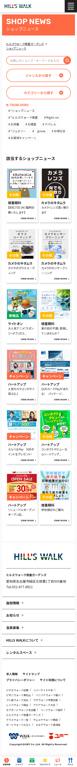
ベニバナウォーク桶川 (48, 695)
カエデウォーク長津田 (48, 724)
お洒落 (32, 124)
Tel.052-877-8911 (19, 586)
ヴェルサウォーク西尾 (45, 719)
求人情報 (12, 674)
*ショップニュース (22, 111)
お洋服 (14, 124)
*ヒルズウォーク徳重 (24, 117)
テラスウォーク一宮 (17, 719)
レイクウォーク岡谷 (17, 705)
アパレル (50, 124)
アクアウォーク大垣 (44, 705)
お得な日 (59, 131)
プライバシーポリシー (20, 680)
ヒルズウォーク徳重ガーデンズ (23, 715)
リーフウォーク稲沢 (52, 710)
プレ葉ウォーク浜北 (17, 700)
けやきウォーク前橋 (17, 690)
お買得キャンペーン (23, 138)
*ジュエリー (18, 131)
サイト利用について (53, 680)
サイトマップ (31, 674)
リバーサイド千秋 (43, 690)
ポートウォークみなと (18, 724)
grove (39, 131)
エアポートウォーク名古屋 (21, 710)
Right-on (52, 117)
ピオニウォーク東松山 (18, 695)
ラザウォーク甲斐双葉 (45, 700)
